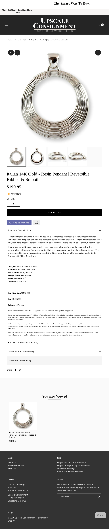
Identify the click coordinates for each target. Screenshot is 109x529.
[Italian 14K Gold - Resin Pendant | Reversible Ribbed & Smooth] (23, 416)
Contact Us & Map (16, 484)
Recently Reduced (16, 465)
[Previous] (6, 4)
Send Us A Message (66, 468)
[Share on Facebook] (16, 370)
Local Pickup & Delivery (21, 351)
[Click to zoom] (98, 53)
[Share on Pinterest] (20, 370)
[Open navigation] (6, 24)
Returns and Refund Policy (23, 342)
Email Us (12, 487)
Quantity (11, 199)
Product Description (19, 230)
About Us (12, 462)
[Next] (103, 4)
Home (10, 40)
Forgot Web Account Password (71, 462)
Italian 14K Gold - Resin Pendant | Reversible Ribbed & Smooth (22, 435)
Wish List (12, 468)
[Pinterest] (11, 513)
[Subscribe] (98, 496)
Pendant (17, 40)
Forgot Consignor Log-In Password (73, 465)
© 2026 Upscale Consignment (21, 517)
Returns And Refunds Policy (70, 471)
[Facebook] (8, 513)
